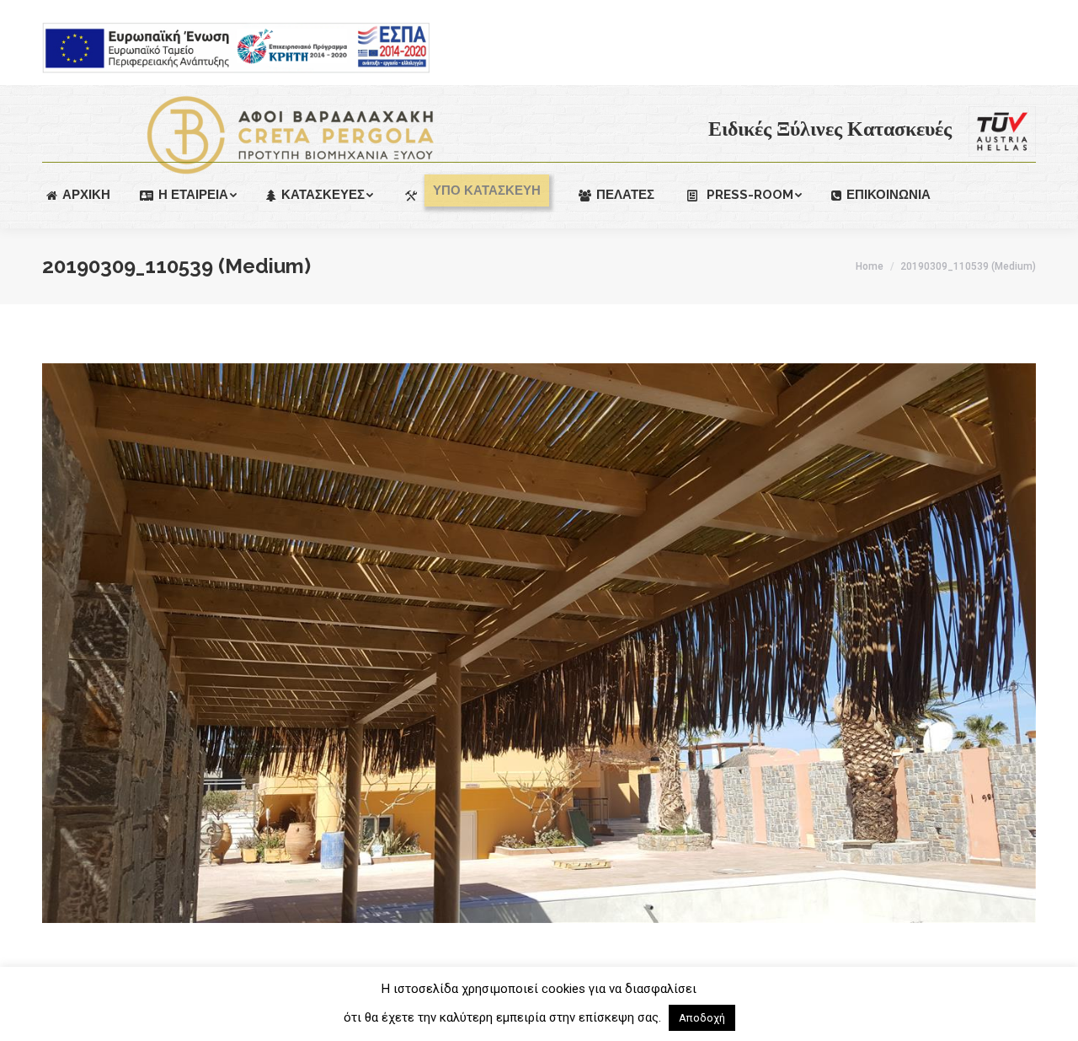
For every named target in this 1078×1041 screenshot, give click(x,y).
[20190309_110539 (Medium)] (539, 643)
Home (869, 266)
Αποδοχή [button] (702, 1017)
